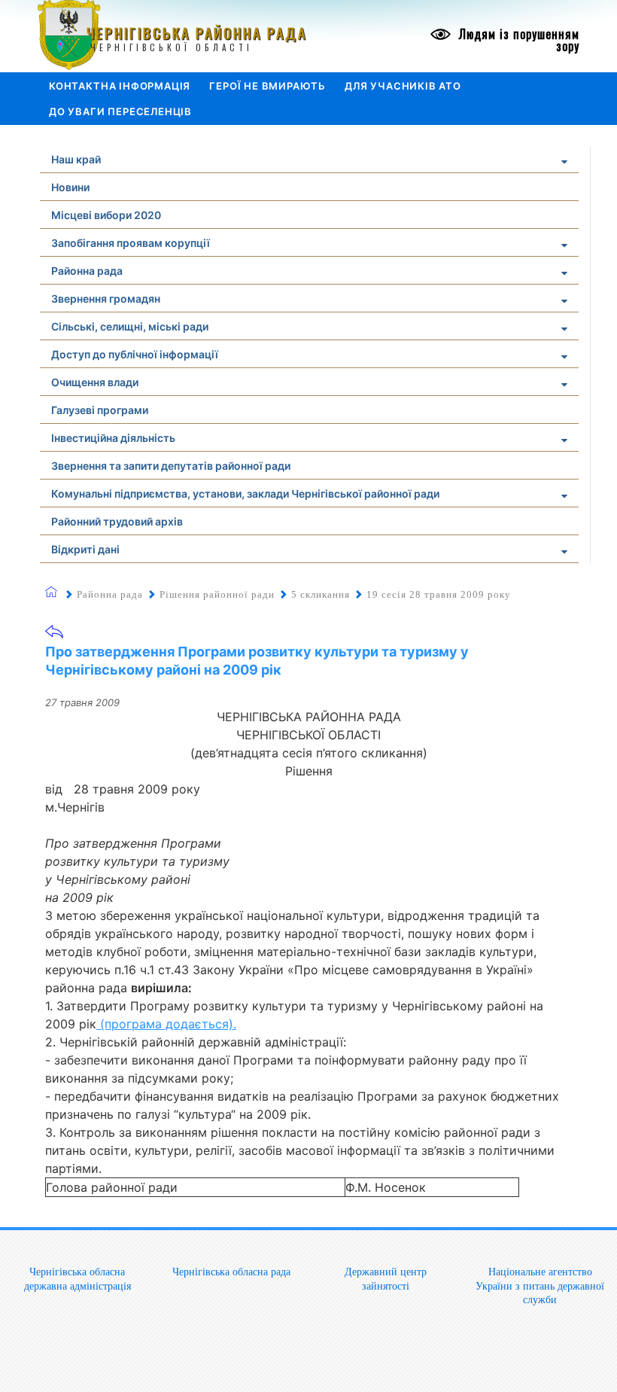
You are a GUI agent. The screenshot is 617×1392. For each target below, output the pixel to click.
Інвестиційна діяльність (113, 437)
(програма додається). (166, 1023)
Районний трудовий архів (117, 521)
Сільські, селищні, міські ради (129, 326)
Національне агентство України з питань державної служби (540, 1285)
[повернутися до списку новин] (54, 636)
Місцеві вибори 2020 (106, 215)
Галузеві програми (99, 410)
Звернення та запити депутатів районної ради (170, 465)
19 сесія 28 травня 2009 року (438, 594)
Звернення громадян (105, 298)
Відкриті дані (85, 549)
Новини (70, 187)
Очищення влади (94, 382)
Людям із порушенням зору (517, 40)
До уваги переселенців (120, 111)
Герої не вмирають (267, 86)
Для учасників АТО (403, 86)
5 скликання (320, 594)
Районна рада (87, 270)
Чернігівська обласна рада (231, 1272)
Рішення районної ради (217, 594)
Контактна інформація (119, 86)
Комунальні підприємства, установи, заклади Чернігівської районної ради (245, 493)
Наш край (76, 159)
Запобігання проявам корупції (130, 242)
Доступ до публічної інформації (134, 354)
